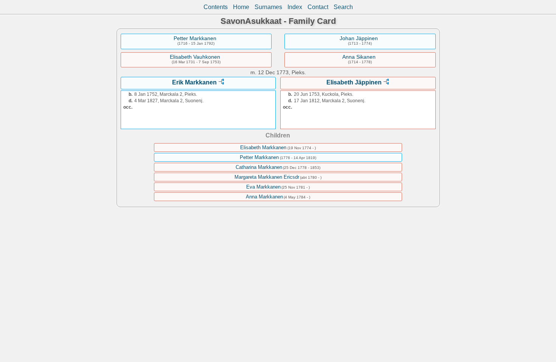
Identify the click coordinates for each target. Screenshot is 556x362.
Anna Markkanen (264, 197)
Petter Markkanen (195, 38)
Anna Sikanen (359, 57)
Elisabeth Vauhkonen (195, 57)
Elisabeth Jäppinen (354, 82)
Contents (215, 7)
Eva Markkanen (263, 187)
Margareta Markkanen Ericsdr (267, 177)
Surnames (268, 7)
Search (343, 7)
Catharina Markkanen (259, 167)
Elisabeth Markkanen (263, 147)
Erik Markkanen (194, 82)
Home (241, 7)
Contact (318, 7)
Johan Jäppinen (359, 38)
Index (294, 7)
